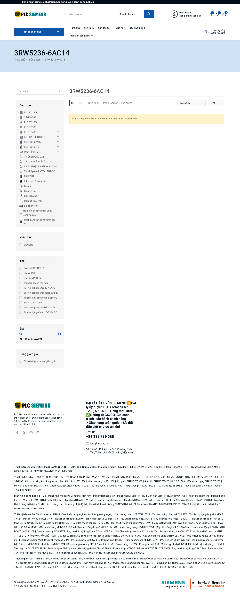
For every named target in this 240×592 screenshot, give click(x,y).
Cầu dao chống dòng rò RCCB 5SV (169, 514)
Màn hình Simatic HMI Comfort (64, 496)
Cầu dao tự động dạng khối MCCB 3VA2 (163, 535)
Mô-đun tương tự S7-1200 (101, 481)
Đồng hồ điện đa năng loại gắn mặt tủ (159, 558)
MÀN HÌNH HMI (31, 151)
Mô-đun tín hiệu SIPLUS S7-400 (149, 477)
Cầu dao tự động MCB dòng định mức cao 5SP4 (45, 540)
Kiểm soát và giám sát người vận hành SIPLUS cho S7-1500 (55, 481)
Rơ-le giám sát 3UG (149, 544)
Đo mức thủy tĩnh (33, 201)
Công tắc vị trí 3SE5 (107, 567)
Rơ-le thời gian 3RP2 (58, 548)
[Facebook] (17, 433)
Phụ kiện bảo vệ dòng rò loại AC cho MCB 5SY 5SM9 (115, 535)
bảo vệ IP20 (29, 273)
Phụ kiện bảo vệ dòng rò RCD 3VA (189, 548)
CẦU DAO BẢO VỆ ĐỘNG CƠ (38, 161)
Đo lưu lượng (30, 196)
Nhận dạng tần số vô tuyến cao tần (40, 222)
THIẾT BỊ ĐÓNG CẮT (34, 156)
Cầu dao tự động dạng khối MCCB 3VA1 (131, 523)
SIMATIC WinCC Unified (183, 500)
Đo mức (28, 186)
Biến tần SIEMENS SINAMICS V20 (135, 467)
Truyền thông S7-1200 (136, 485)
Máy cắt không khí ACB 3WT (168, 523)
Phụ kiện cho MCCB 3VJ (83, 540)
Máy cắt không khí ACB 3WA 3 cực (173, 527)
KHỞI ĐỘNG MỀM (32, 142)
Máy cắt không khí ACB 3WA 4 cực (178, 531)
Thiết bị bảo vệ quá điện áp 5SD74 (78, 567)
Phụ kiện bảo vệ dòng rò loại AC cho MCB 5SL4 (91, 531)
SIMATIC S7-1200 (33, 302)
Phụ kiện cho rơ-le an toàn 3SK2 (207, 518)
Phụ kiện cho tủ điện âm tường (62, 558)
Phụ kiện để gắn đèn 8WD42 (93, 558)
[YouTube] (31, 433)
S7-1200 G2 (30, 117)
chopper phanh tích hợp (36, 283)
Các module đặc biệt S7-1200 (64, 485)
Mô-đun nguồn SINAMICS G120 (40, 307)
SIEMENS (28, 244)
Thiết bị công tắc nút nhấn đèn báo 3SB (139, 567)
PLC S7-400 (30, 132)
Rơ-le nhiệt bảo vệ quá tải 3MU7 (71, 552)
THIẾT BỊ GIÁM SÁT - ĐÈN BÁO (39, 171)
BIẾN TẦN (29, 176)
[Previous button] (19, 2)
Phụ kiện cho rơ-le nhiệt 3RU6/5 (136, 518)
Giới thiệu (89, 28)
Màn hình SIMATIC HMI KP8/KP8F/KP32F (159, 504)
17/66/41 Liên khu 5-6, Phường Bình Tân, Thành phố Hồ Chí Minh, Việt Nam (111, 451)
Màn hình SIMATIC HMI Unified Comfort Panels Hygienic (94, 500)
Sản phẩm (103, 28)
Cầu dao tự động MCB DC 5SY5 (142, 540)
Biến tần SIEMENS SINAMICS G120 (172, 467)
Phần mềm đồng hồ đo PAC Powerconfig (103, 563)
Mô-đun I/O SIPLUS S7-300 (181, 477)
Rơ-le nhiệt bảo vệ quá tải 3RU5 (200, 523)
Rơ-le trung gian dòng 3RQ (81, 544)
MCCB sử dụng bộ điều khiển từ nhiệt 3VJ (137, 531)
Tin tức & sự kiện (136, 28)
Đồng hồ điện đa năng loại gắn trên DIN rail (202, 558)
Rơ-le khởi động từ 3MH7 (205, 527)
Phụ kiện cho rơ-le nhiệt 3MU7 (69, 518)
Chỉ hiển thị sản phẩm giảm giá (39, 361)
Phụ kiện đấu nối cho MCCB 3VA (36, 552)
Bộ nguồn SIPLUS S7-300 (129, 481)
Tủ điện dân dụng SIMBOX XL (170, 563)
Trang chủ (74, 28)
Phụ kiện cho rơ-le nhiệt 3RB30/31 (171, 518)
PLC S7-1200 (31, 112)
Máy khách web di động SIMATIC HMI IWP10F (113, 504)
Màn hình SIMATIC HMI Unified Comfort (43, 500)
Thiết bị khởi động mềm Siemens (40, 297)
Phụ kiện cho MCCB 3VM (173, 540)
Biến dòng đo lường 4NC (68, 563)
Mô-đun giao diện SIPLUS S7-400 (31, 485)
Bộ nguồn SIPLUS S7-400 (109, 485)
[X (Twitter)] (24, 433)
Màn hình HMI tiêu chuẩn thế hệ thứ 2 (201, 504)
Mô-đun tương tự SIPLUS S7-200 (203, 481)
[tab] (72, 103)
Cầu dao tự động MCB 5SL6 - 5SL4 (57, 527)
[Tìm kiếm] (149, 14)
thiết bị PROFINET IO (34, 268)
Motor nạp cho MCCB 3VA (174, 544)
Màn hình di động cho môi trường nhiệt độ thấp (64, 504)
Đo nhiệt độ (30, 191)
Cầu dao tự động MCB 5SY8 (72, 535)
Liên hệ (119, 28)
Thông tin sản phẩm (80, 35)
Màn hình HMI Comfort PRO (131, 496)
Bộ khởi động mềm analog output (41, 293)
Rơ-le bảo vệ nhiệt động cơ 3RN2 (206, 544)
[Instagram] (38, 433)
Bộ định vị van (31, 205)
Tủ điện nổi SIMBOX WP (27, 567)
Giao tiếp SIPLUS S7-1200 (176, 485)
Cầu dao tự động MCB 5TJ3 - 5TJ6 (132, 514)
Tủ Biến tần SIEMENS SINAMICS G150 (41, 471)
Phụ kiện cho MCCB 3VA (53, 544)
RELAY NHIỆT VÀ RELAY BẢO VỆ (40, 166)
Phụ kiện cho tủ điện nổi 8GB (124, 558)
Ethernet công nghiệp (35, 181)
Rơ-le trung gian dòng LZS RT (202, 540)
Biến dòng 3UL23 (50, 567)
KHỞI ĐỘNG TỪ (31, 147)
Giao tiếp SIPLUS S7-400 (157, 481)
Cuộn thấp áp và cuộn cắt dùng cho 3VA (117, 544)
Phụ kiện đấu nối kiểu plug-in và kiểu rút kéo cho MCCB (116, 552)
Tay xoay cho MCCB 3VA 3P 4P (30, 548)
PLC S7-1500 (31, 122)
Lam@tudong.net (99, 443)
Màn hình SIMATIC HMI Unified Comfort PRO (147, 500)
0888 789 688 (218, 33)
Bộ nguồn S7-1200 (31, 490)
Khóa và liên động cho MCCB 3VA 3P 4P (91, 548)
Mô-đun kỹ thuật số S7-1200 (117, 477)
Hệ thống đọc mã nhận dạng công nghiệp (37, 212)
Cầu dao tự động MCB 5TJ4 (56, 523)
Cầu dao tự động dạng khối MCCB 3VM (134, 527)
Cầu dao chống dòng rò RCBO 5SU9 (91, 523)
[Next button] (15, 2)
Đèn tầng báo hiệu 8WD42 (139, 563)
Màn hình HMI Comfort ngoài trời (98, 496)
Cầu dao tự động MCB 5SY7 (50, 531)
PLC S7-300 (30, 127)
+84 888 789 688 (100, 436)
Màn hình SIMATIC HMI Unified (29, 508)
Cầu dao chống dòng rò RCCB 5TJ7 (94, 527)
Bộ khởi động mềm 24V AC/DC (39, 288)
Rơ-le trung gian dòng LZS (111, 540)
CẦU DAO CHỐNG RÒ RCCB (42, 535)
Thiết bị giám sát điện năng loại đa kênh (34, 563)
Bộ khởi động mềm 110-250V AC (40, 312)
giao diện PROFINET (34, 278)
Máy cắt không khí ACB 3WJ (37, 518)
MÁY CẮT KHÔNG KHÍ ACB (27, 523)
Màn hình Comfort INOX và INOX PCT (166, 496)
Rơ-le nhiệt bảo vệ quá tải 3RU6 (102, 518)
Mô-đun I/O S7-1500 (207, 477)
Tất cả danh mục (32, 31)
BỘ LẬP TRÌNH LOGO (34, 137)
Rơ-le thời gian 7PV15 (124, 548)
